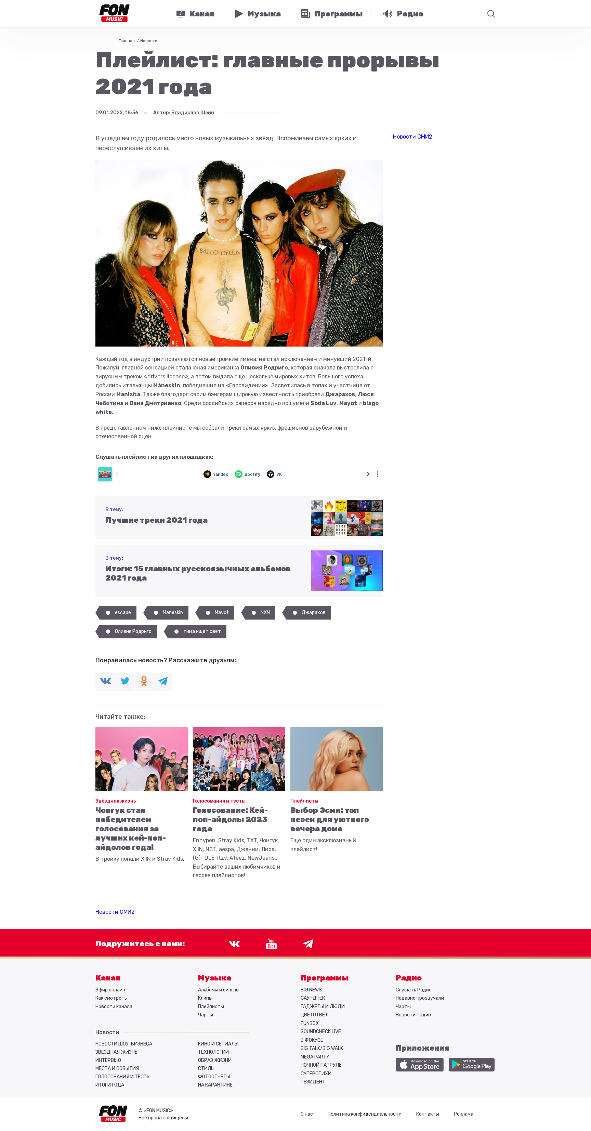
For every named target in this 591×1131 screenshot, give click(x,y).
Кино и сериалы (218, 1044)
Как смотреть (111, 998)
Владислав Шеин (192, 113)
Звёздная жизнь (115, 801)
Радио (409, 978)
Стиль (206, 1068)
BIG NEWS (311, 990)
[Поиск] (491, 14)
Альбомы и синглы (218, 990)
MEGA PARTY (315, 1057)
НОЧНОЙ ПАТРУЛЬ (321, 1065)
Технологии (213, 1052)
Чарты (205, 1015)
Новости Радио (413, 1015)
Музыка (214, 978)
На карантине (215, 1085)
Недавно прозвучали (420, 998)
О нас (307, 1114)
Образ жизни (215, 1060)
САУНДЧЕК (313, 998)
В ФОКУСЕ (312, 1040)
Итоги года (109, 1085)
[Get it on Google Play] (472, 1064)
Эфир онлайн (110, 990)
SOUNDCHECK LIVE (321, 1032)
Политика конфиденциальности (365, 1114)
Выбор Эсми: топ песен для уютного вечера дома (329, 819)
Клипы (205, 998)
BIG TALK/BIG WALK (322, 1048)
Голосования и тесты (219, 801)
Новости (148, 40)
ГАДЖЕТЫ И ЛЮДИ (323, 1007)
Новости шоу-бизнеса (123, 1044)
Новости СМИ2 (115, 912)
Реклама (463, 1114)
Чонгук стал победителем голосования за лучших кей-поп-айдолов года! (130, 829)
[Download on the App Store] (420, 1064)
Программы (325, 978)
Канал (108, 978)
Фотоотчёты (214, 1077)
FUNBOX (310, 1023)
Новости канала (113, 1007)
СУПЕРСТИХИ (316, 1074)
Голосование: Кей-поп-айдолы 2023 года (230, 819)
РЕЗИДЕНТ (313, 1082)
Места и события (117, 1068)
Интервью (108, 1060)
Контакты (427, 1114)
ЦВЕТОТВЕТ (314, 1015)
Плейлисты (304, 801)
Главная (127, 40)
